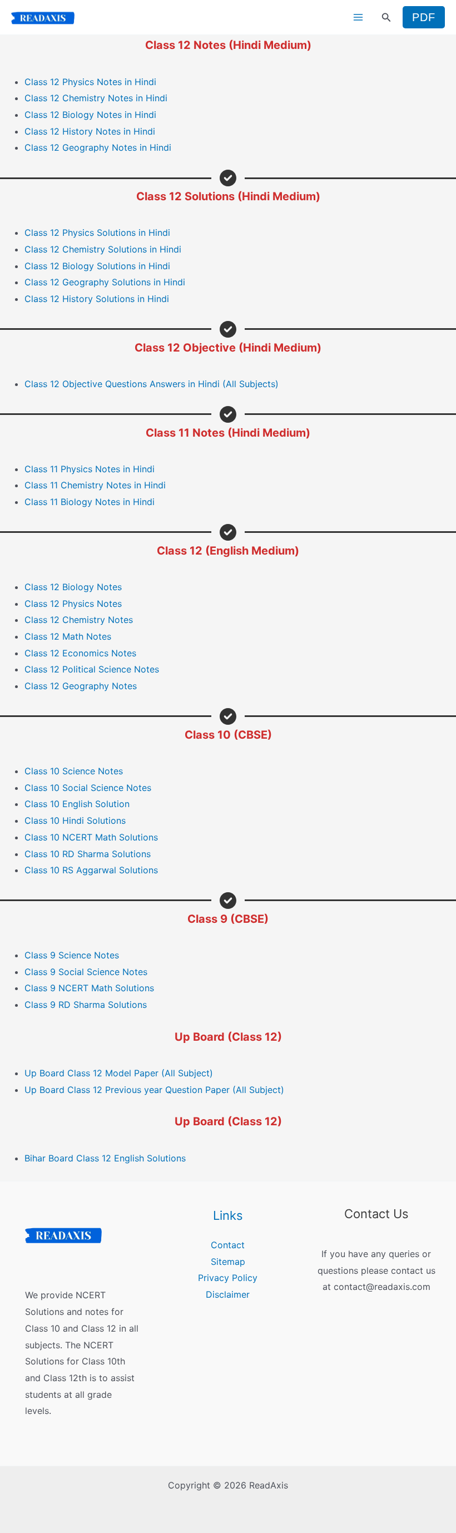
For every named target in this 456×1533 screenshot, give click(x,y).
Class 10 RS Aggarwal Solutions (91, 870)
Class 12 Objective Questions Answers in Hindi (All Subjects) (151, 383)
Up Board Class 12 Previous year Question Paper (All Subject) (154, 1089)
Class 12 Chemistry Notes (78, 619)
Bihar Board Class (63, 1158)
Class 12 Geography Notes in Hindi (97, 147)
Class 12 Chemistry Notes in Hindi (95, 97)
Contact (228, 1244)
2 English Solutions (146, 1158)
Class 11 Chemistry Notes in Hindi (95, 485)
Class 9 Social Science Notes (85, 971)
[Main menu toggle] (358, 17)
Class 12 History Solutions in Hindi (96, 298)
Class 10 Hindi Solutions (75, 820)
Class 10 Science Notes (73, 771)
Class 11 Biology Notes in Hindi (89, 501)
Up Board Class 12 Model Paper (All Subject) (118, 1073)
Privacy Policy (227, 1277)
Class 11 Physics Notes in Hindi (89, 468)
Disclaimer (228, 1294)
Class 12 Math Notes (67, 636)
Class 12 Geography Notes (80, 685)
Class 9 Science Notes (71, 955)
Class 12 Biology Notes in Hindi (90, 114)
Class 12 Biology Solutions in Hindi (97, 265)
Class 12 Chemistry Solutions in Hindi (102, 249)
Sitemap (228, 1261)
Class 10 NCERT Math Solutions (91, 837)
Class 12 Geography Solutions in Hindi (104, 282)
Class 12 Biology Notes (73, 586)
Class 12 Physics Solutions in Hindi (97, 232)
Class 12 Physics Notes (73, 603)
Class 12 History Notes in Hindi (89, 131)
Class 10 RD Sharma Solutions (87, 853)
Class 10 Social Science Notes (87, 787)
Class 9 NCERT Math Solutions (89, 987)
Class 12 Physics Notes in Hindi (90, 81)
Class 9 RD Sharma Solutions (85, 1004)
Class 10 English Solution (77, 803)
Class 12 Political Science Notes (91, 669)
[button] (386, 17)
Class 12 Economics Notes (80, 653)
